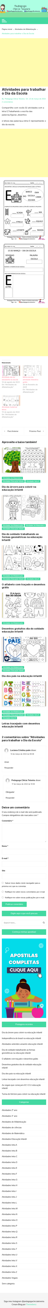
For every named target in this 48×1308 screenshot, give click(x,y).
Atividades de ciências (12, 1127)
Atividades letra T (9, 1249)
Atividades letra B (9, 718)
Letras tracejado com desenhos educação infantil (21, 725)
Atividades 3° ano (9, 1116)
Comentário (7, 821)
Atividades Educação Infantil (13, 481)
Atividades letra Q (9, 1232)
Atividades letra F (9, 1174)
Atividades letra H (9, 1185)
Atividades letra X (9, 1266)
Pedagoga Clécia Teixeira (15, 99)
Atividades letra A (33, 481)
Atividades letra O (9, 1220)
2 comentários (7, 102)
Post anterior (13, 431)
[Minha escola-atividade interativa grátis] (32, 370)
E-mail (5, 858)
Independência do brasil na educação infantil (21, 1038)
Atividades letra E (9, 1168)
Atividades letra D (9, 1162)
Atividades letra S (9, 1243)
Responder (8, 768)
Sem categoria (8, 1284)
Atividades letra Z (9, 1272)
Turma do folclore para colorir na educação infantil (23, 1094)
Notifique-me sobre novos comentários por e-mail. (25, 892)
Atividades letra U (9, 1255)
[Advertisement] (24, 62)
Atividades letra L (9, 1203)
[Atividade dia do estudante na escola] (11, 370)
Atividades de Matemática (12, 478)
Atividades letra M (9, 1209)
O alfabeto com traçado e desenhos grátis (20, 1059)
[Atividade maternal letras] (11, 400)
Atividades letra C (9, 1156)
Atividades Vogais (10, 1278)
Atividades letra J (9, 1197)
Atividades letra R (9, 1237)
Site (3, 871)
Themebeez (31, 1304)
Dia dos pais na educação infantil (22, 676)
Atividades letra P (9, 1226)
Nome (5, 846)
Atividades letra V (9, 1260)
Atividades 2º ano (9, 1110)
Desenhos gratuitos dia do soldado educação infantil (21, 1066)
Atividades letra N (9, 1214)
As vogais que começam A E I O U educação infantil (21, 1086)
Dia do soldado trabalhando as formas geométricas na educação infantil (22, 537)
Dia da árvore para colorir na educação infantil (19, 488)
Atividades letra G (9, 1180)
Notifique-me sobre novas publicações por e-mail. (25, 897)
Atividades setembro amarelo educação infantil (22, 1044)
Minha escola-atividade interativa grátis (30, 379)
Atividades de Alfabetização (13, 525)
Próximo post (35, 431)
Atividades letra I (9, 1191)
